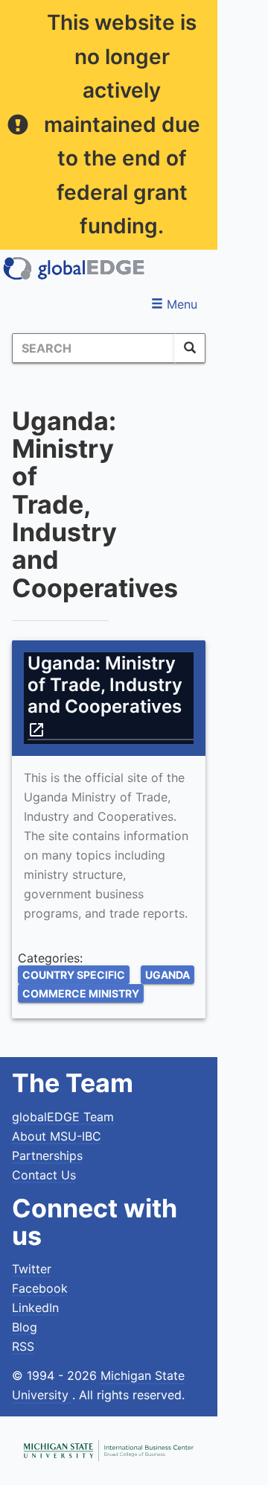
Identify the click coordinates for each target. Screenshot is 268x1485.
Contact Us (44, 1174)
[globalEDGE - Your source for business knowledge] (74, 268)
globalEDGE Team (63, 1116)
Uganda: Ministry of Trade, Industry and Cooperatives (107, 695)
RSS (23, 1346)
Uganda (167, 974)
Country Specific (73, 974)
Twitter (31, 1268)
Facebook (40, 1288)
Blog (24, 1327)
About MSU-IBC (56, 1136)
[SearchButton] (189, 348)
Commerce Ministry (80, 993)
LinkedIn (35, 1307)
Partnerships (47, 1155)
